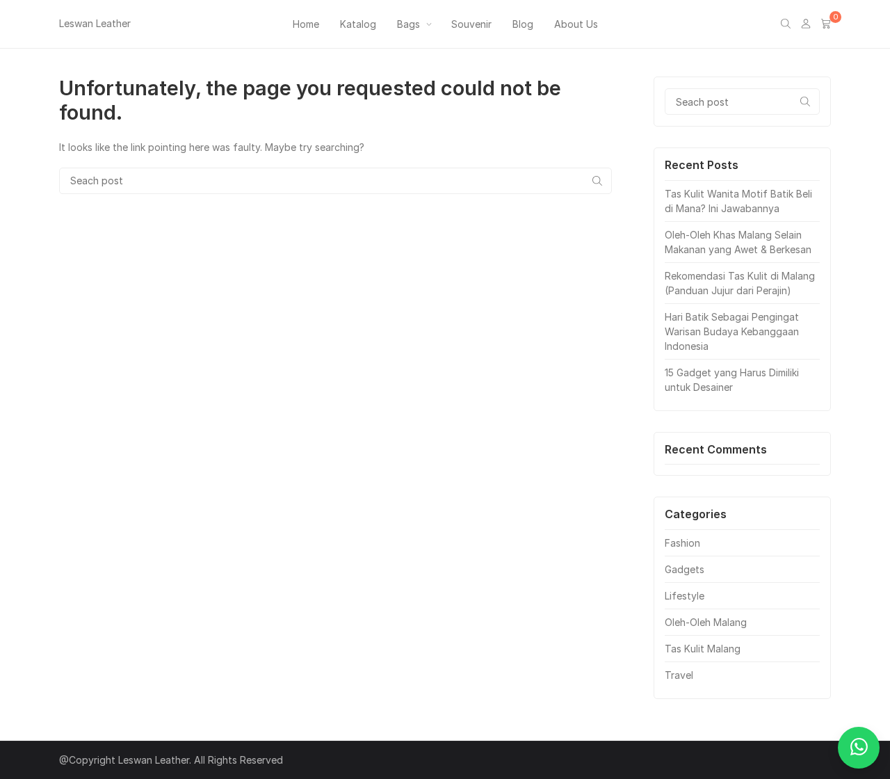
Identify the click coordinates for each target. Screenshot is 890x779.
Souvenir (471, 24)
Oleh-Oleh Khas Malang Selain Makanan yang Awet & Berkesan (738, 242)
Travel (679, 675)
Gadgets (684, 569)
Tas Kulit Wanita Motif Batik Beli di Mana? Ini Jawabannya (738, 201)
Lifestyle (684, 596)
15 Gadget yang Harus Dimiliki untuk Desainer (732, 380)
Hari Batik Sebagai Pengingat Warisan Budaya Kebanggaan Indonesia (732, 331)
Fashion (682, 543)
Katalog (358, 24)
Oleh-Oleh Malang (706, 622)
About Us (576, 24)
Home (306, 24)
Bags (408, 24)
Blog (522, 24)
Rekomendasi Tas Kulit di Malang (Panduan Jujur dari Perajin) (740, 283)
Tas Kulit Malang (703, 648)
